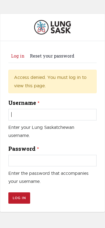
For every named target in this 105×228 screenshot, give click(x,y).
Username (22, 102)
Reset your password (52, 56)
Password (22, 148)
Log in (19, 56)
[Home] (52, 23)
